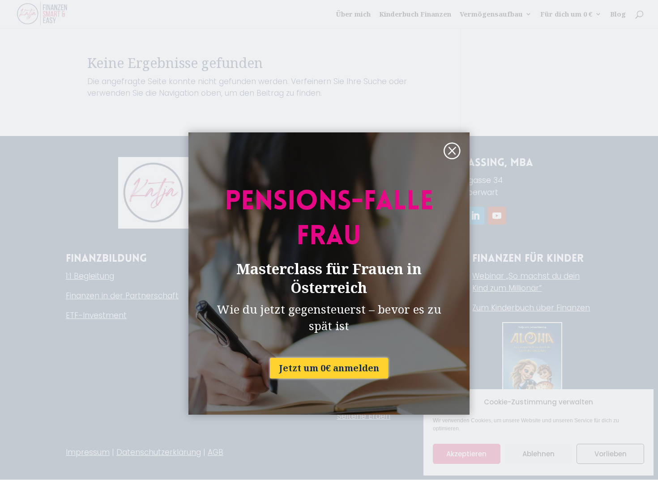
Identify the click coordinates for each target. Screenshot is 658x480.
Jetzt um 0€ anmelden (329, 368)
